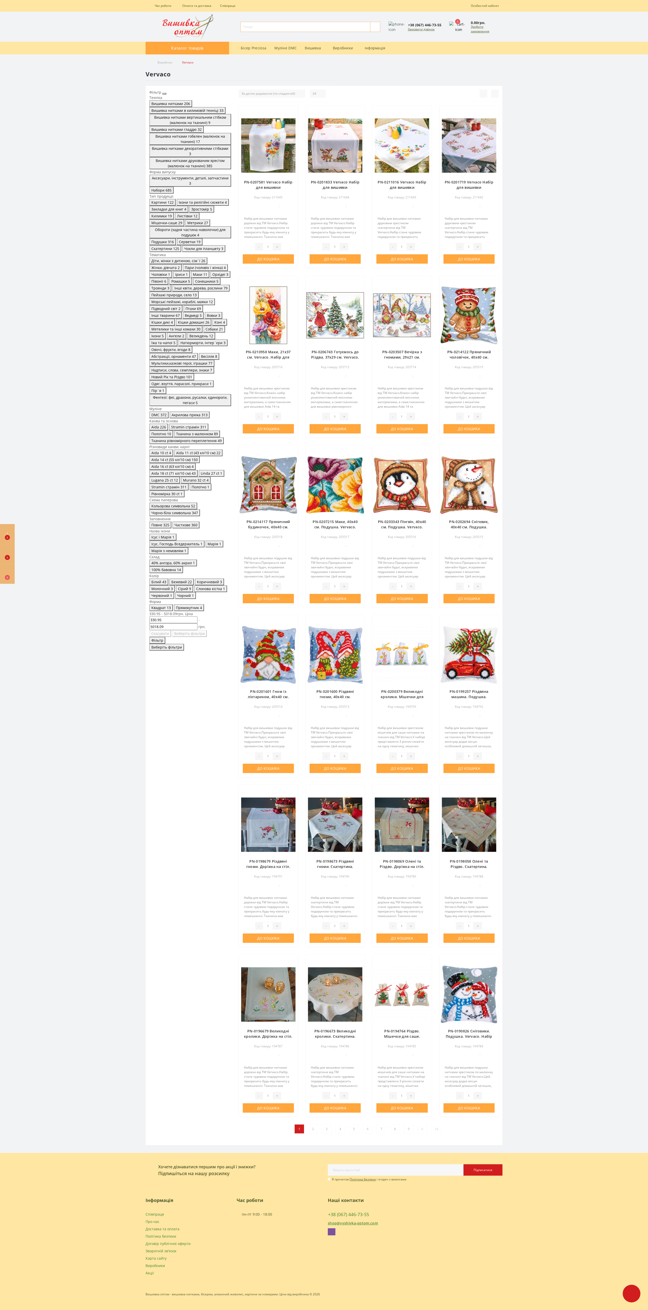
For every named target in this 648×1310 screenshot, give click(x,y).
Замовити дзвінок (421, 29)
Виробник (164, 62)
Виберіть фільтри (189, 633)
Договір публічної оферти (168, 1243)
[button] (162, 6)
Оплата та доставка (196, 6)
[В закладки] (292, 112)
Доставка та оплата (162, 1228)
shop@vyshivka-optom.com (353, 1223)
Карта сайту (156, 1258)
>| (437, 1129)
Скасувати (160, 633)
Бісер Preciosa (253, 48)
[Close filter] (164, 93)
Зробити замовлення (480, 29)
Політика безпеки (363, 1179)
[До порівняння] (292, 119)
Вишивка (313, 48)
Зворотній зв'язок (161, 1251)
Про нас (152, 1221)
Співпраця (227, 6)
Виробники (343, 48)
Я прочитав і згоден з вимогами (369, 1179)
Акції (150, 1273)
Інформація (375, 48)
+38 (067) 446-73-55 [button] (348, 1214)
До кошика (268, 259)
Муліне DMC (285, 48)
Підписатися (483, 1170)
